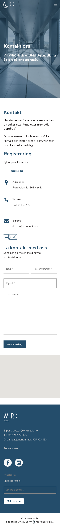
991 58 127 (20, 435)
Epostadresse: (12, 481)
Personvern (11, 448)
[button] (55, 5)
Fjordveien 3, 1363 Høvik (27, 187)
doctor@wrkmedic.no (25, 226)
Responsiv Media (45, 522)
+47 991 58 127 (21, 205)
